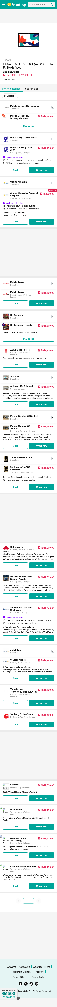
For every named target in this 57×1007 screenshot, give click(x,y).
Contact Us (24, 966)
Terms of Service (20, 977)
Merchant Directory (22, 971)
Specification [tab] (32, 88)
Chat (15, 170)
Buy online (28, 126)
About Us (11, 966)
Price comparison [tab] (11, 88)
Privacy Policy (38, 977)
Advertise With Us (41, 966)
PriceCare (39, 971)
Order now (41, 170)
